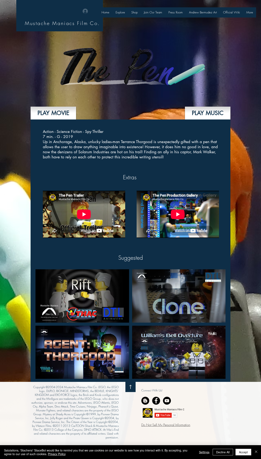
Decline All (223, 452)
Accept (243, 452)
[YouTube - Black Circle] (167, 401)
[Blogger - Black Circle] (145, 401)
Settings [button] (204, 452)
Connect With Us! (151, 390)
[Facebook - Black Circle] (156, 401)
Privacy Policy (57, 454)
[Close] (256, 452)
